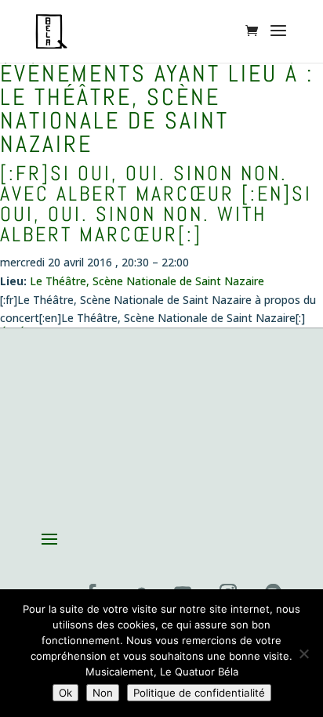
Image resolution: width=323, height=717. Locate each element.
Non (103, 692)
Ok (65, 692)
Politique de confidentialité (199, 692)
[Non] (303, 653)
